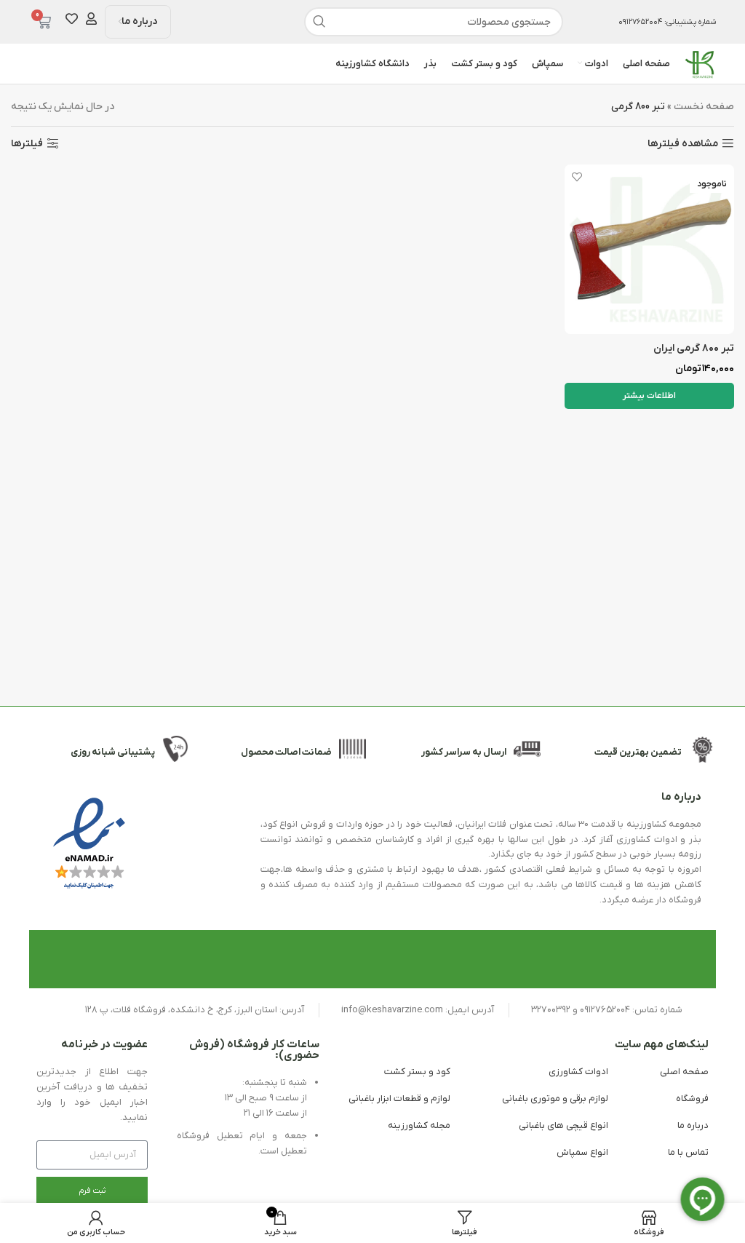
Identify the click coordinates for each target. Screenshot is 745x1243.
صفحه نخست (704, 107)
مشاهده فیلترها (683, 144)
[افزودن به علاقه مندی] (577, 177)
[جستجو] (318, 21)
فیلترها (27, 144)
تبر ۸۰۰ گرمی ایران (693, 348)
